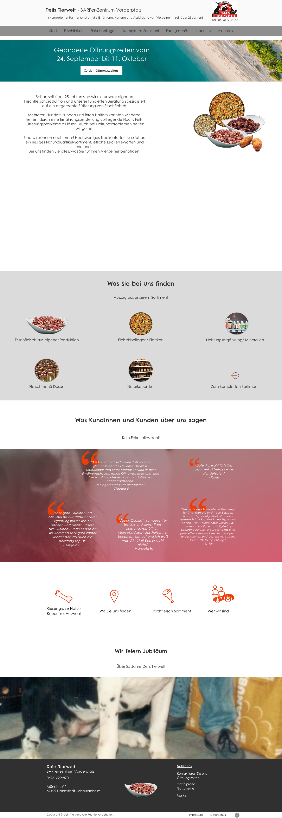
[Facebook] (237, 815)
